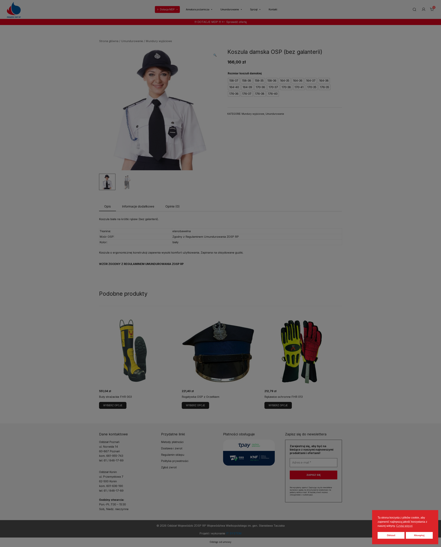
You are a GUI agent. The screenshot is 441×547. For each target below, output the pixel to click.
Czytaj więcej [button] (404, 525)
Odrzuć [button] (391, 535)
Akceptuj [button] (419, 535)
